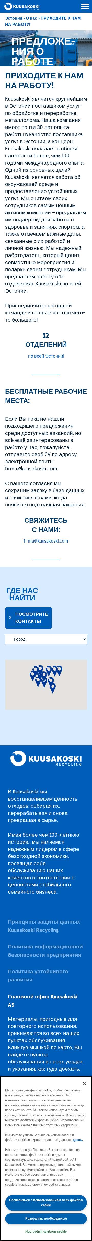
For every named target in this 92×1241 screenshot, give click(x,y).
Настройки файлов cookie (46, 1231)
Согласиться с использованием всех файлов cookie (46, 1202)
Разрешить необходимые (46, 1218)
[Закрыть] (84, 1083)
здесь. (78, 1139)
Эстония (13, 18)
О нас (31, 18)
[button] (33, 676)
